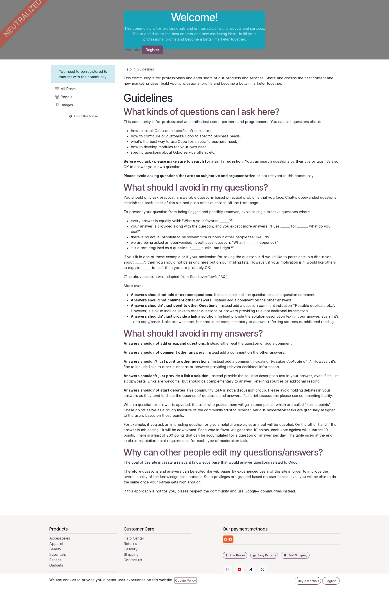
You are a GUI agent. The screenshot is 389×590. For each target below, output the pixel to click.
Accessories (59, 538)
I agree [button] (331, 581)
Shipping (131, 554)
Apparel (56, 543)
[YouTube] (239, 569)
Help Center (134, 538)
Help (128, 69)
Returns (130, 543)
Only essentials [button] (308, 581)
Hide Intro (132, 49)
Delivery (131, 549)
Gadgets (56, 565)
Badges (66, 105)
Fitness (55, 560)
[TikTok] (251, 569)
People (65, 97)
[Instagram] (227, 569)
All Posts (67, 89)
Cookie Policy (185, 580)
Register (152, 50)
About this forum (85, 116)
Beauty (55, 549)
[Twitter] (262, 569)
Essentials (57, 554)
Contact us (133, 560)
